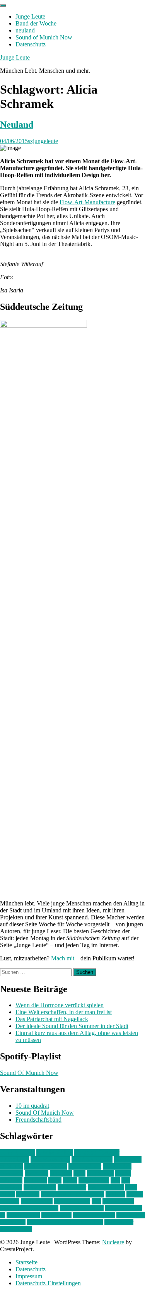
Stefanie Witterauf (82, 1208)
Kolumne (35, 1180)
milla (131, 1187)
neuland (25, 30)
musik (7, 1194)
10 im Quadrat (17, 1152)
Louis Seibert (40, 1187)
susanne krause (123, 1208)
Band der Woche (35, 23)
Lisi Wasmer (93, 1180)
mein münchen (106, 1187)
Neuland (16, 125)
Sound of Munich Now (43, 37)
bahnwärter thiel (50, 1159)
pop (96, 1201)
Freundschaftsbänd (38, 1119)
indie (79, 1173)
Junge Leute (30, 16)
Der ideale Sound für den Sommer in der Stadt (71, 1026)
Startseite (26, 1262)
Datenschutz (30, 44)
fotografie (36, 1173)
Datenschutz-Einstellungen (48, 1283)
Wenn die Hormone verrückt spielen (59, 1005)
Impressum (28, 1276)
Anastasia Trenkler (96, 1152)
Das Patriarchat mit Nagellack (51, 1019)
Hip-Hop (61, 1173)
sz (2, 1215)
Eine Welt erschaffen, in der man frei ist (63, 1012)
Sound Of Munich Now (29, 1072)
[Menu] (3, 5)
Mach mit (62, 958)
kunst (54, 1180)
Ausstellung (14, 1159)
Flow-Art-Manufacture (87, 202)
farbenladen (117, 1166)
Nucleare (113, 1242)
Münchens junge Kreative (72, 1194)
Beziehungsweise (45, 1166)
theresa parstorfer (94, 1215)
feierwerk (11, 1173)
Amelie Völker (54, 1152)
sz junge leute (23, 1215)
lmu (115, 1180)
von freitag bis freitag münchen (65, 1222)
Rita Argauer (118, 1201)
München (27, 1194)
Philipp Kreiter (72, 1201)
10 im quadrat (32, 1105)
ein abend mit (84, 1166)
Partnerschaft (37, 1201)
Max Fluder (72, 1187)
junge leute (100, 1173)
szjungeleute (43, 141)
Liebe (70, 1180)
